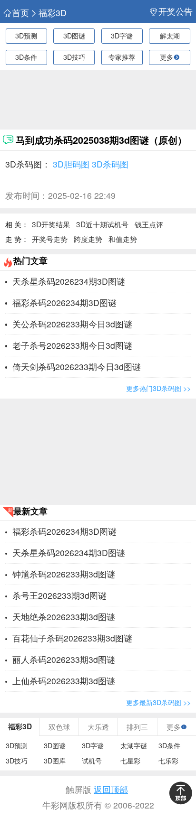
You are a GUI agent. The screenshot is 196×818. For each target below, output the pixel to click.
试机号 (92, 760)
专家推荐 (121, 57)
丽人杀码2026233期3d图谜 (63, 659)
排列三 (137, 726)
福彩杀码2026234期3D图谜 (64, 302)
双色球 (59, 726)
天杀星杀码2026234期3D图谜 (68, 281)
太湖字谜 (133, 745)
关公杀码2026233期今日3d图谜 (72, 324)
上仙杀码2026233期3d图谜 (63, 681)
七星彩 (130, 760)
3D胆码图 (71, 164)
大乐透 (98, 726)
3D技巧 (74, 57)
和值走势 (122, 238)
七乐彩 (168, 760)
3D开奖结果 (51, 224)
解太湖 (170, 35)
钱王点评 (149, 224)
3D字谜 (122, 35)
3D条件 (26, 57)
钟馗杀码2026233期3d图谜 (63, 574)
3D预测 (26, 35)
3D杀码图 (110, 164)
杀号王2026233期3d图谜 (59, 595)
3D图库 (55, 760)
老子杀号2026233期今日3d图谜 (72, 345)
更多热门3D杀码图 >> (158, 388)
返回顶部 (111, 789)
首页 (20, 13)
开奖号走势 (50, 238)
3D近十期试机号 (102, 224)
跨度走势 (88, 238)
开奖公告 (175, 11)
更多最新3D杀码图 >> (158, 702)
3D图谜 (74, 35)
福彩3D (53, 13)
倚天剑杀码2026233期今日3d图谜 (76, 366)
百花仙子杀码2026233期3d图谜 (72, 638)
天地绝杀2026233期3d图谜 (63, 617)
